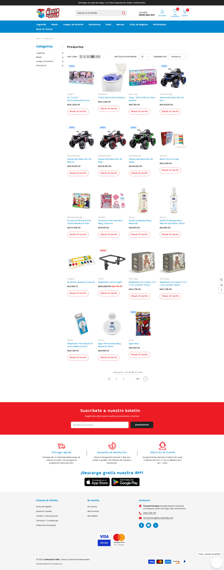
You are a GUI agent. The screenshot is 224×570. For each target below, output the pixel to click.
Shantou (163, 156)
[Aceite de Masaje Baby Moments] (143, 201)
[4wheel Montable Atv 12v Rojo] (112, 139)
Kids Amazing (166, 94)
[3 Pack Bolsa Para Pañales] (112, 78)
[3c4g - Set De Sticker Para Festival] (143, 78)
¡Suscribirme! (142, 425)
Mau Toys (133, 94)
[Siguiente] (145, 378)
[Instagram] (148, 525)
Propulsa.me (56, 564)
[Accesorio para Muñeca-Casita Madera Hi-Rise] (81, 201)
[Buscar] (101, 13)
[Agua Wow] (143, 324)
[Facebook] (141, 525)
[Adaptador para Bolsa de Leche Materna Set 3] (81, 324)
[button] (49, 53)
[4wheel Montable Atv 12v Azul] (174, 78)
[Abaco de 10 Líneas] (174, 139)
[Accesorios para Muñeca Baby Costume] (112, 201)
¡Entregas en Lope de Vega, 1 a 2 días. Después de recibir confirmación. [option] (112, 2)
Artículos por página (125, 56)
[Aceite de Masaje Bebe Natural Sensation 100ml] (174, 201)
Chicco (132, 217)
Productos (48, 38)
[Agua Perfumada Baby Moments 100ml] (112, 324)
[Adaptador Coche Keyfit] (112, 262)
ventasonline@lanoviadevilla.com (158, 518)
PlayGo (70, 94)
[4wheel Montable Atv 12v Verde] (143, 139)
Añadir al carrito (78, 112)
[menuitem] (49, 53)
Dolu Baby (133, 279)
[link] (61, 453)
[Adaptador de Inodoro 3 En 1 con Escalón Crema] (143, 262)
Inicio (38, 38)
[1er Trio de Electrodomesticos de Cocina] (81, 78)
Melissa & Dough (74, 217)
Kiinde (70, 340)
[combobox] (97, 13)
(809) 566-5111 (149, 513)
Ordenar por (160, 56)
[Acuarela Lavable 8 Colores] (81, 262)
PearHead (102, 94)
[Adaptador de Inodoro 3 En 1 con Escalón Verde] (174, 262)
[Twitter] (155, 525)
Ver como (72, 56)
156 (137, 379)
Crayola (71, 279)
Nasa (131, 340)
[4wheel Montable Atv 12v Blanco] (81, 139)
